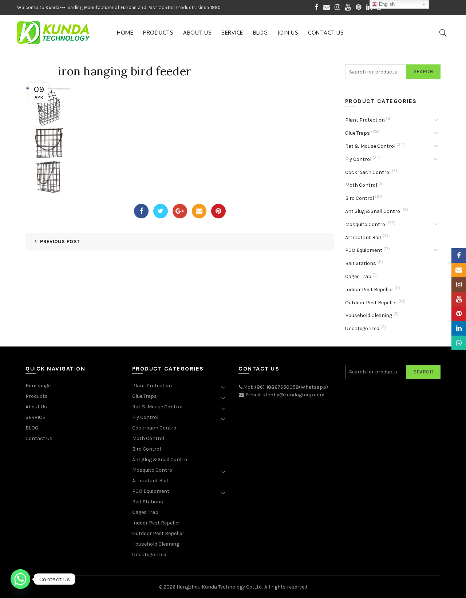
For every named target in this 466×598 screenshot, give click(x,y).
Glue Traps (357, 133)
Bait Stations (360, 263)
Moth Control (361, 185)
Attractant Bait (363, 237)
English (386, 4)
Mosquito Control (366, 224)
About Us (197, 32)
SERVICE (232, 32)
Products (158, 32)
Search (423, 71)
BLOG (260, 32)
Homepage (38, 386)
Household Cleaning (368, 315)
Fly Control (358, 159)
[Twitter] (160, 211)
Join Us (288, 32)
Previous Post (60, 241)
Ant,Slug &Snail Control (373, 211)
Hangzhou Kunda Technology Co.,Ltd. (219, 587)
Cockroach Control (368, 172)
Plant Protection (365, 120)
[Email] (199, 211)
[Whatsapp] (20, 579)
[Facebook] (141, 211)
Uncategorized (362, 328)
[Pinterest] (218, 211)
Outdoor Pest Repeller (371, 303)
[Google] (180, 211)
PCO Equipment (363, 250)
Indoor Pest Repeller (369, 289)
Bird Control (359, 198)
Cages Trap (358, 276)
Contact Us (326, 32)
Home (125, 32)
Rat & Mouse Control (370, 146)
